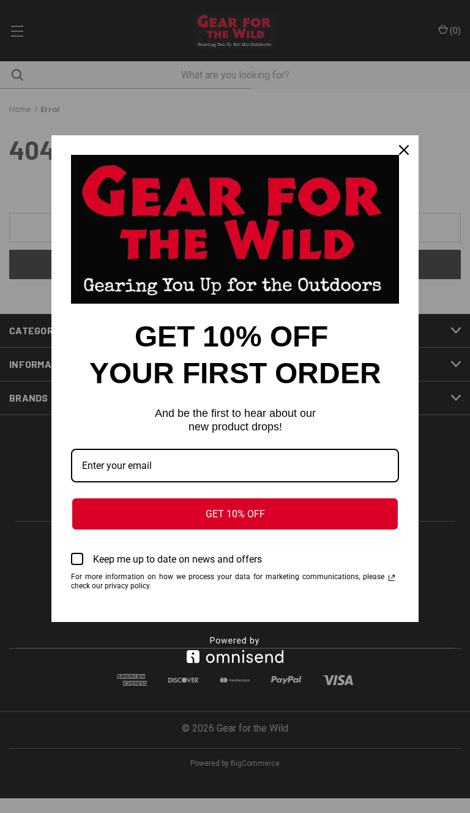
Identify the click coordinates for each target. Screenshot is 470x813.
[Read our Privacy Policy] (391, 578)
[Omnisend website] (235, 650)
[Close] (404, 150)
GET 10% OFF (235, 514)
